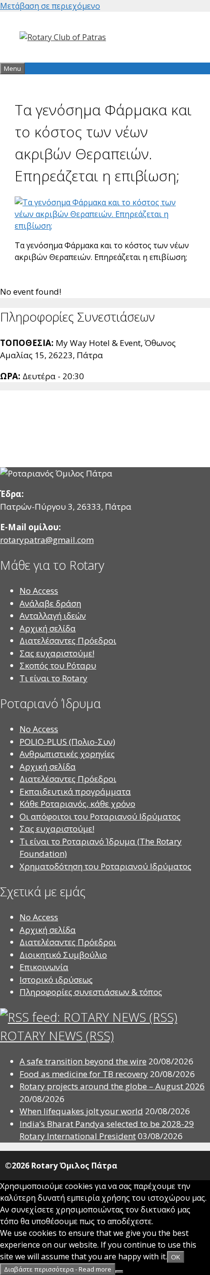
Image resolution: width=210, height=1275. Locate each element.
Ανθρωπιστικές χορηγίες (67, 753)
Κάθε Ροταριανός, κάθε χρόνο (77, 803)
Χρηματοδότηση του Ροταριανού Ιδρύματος (105, 866)
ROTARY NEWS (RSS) (57, 1035)
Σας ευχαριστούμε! (57, 653)
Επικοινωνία (44, 966)
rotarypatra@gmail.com (47, 539)
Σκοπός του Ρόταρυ (58, 665)
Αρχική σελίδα (48, 628)
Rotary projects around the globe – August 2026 (112, 1086)
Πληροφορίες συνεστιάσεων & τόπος (91, 991)
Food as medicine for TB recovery (84, 1074)
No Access (39, 590)
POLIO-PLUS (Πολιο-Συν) (67, 741)
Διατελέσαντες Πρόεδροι (68, 640)
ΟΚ (175, 1257)
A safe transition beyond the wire (83, 1061)
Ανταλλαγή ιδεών (53, 615)
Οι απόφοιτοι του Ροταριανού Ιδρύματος (100, 816)
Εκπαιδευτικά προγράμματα (75, 791)
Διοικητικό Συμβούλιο (63, 954)
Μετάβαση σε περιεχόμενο (50, 5)
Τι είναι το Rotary (53, 678)
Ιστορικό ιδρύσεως (56, 979)
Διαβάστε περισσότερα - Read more (57, 1269)
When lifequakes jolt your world (81, 1111)
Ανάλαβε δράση (50, 603)
